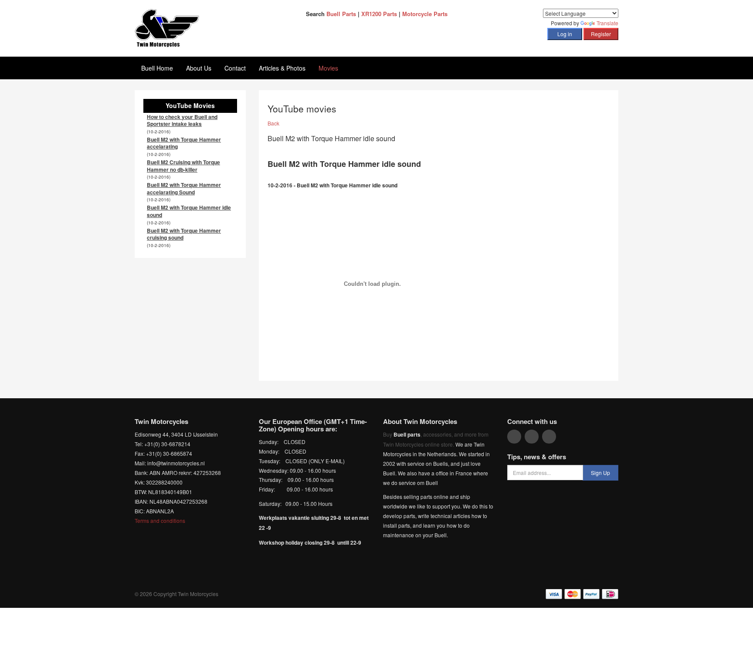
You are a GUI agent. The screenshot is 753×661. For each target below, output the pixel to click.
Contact (235, 68)
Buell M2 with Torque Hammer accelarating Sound (184, 188)
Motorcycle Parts (425, 14)
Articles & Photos (282, 68)
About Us (198, 68)
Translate (607, 23)
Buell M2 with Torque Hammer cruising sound (184, 234)
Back (273, 123)
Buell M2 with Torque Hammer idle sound (189, 211)
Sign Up (600, 472)
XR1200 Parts (379, 14)
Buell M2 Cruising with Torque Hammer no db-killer (183, 165)
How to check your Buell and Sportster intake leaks (182, 120)
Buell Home (157, 68)
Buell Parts (341, 14)
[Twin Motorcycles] (167, 27)
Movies (328, 68)
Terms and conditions (160, 520)
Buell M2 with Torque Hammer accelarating (184, 143)
